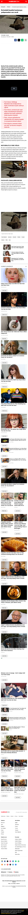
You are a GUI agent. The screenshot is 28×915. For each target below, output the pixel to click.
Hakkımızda (3, 816)
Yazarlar (16, 830)
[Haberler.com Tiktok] (10, 865)
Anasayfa (3, 6)
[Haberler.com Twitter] (8, 861)
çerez (23, 910)
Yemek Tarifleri (4, 848)
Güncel (8, 6)
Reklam (8, 816)
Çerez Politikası (18, 843)
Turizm (16, 828)
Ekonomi (3, 822)
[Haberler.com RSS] (2, 865)
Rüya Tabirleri (4, 846)
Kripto (2, 830)
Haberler (3, 820)
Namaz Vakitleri (4, 841)
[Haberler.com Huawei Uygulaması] (16, 872)
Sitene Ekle (17, 854)
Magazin (2, 826)
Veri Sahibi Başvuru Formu (20, 846)
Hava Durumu (4, 839)
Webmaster (17, 848)
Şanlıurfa (9, 237)
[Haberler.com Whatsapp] (16, 861)
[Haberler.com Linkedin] (13, 861)
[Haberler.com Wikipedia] (5, 865)
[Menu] (2, 1)
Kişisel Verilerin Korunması (20, 844)
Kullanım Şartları (18, 839)
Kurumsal (17, 837)
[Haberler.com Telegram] (13, 865)
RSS (16, 852)
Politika (19, 237)
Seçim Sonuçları (4, 843)
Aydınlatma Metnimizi (5, 913)
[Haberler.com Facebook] (5, 861)
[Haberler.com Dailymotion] (16, 865)
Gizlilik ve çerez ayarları (6, 886)
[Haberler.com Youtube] (8, 865)
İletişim (12, 816)
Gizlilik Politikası (18, 841)
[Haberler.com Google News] (2, 861)
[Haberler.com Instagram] (10, 861)
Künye (16, 816)
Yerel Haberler (4, 237)
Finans (16, 826)
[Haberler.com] (5, 812)
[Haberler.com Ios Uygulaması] (4, 872)
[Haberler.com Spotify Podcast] (18, 861)
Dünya (2, 833)
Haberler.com (4, 837)
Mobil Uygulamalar (19, 850)
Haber (9, 883)
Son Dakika (3, 828)
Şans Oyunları (4, 844)
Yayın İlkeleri (21, 816)
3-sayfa (23, 237)
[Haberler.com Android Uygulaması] (10, 872)
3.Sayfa (2, 832)
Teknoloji (17, 824)
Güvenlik (14, 237)
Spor (2, 824)
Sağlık (16, 822)
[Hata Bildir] (13, 886)
